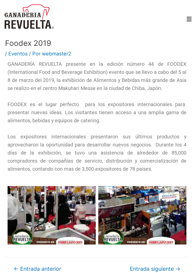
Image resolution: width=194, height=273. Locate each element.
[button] (126, 19)
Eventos (18, 54)
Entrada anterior (37, 268)
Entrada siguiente (155, 268)
